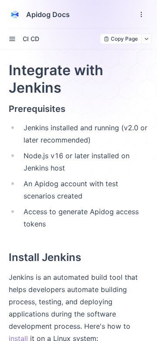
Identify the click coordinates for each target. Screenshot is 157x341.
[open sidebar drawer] (12, 39)
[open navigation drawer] (141, 14)
